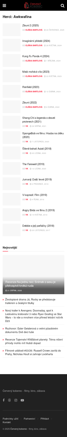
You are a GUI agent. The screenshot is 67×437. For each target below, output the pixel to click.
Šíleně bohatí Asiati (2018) (36, 148)
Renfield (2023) (30, 87)
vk (27, 126)
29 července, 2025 (55, 30)
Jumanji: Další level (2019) (37, 179)
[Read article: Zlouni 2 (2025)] (12, 29)
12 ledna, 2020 (38, 168)
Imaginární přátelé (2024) (36, 41)
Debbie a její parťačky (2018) (38, 225)
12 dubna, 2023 (53, 91)
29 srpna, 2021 (38, 126)
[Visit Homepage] (33, 5)
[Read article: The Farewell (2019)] (12, 168)
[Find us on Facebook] (3, 400)
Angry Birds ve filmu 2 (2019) (38, 210)
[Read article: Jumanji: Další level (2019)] (12, 183)
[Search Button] (62, 5)
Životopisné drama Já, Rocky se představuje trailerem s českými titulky (30, 301)
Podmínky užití (10, 418)
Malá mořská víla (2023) (35, 71)
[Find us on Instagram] (15, 400)
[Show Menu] (4, 5)
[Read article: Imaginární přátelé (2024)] (12, 45)
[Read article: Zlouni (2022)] (12, 106)
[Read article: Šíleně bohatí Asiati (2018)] (12, 153)
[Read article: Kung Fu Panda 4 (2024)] (12, 60)
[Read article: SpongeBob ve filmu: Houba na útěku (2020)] (12, 137)
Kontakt (7, 422)
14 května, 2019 (39, 215)
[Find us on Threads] (9, 400)
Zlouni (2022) (29, 102)
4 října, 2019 (37, 199)
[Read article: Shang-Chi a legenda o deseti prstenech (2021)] (12, 122)
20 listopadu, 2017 (40, 230)
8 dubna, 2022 (52, 107)
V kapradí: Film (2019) (34, 195)
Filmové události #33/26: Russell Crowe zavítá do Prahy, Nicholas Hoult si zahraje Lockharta (33, 352)
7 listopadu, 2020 (40, 141)
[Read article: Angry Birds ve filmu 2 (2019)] (12, 214)
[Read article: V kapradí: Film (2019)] (12, 199)
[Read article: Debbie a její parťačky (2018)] (12, 230)
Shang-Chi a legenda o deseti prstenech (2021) (38, 119)
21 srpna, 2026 (14, 290)
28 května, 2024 (54, 45)
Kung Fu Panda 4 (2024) (35, 56)
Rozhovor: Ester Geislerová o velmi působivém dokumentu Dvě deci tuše (31, 330)
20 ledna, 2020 (38, 153)
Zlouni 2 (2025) (30, 25)
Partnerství (29, 418)
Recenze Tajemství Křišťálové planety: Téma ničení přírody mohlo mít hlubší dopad (34, 341)
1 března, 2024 (53, 60)
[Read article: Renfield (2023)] (12, 91)
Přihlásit (45, 418)
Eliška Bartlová (34, 30)
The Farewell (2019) (33, 164)
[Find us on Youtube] (22, 400)
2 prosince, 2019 (39, 184)
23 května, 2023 (54, 76)
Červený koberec (18, 428)
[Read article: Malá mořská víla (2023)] (12, 76)
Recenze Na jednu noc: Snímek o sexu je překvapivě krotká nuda (30, 284)
